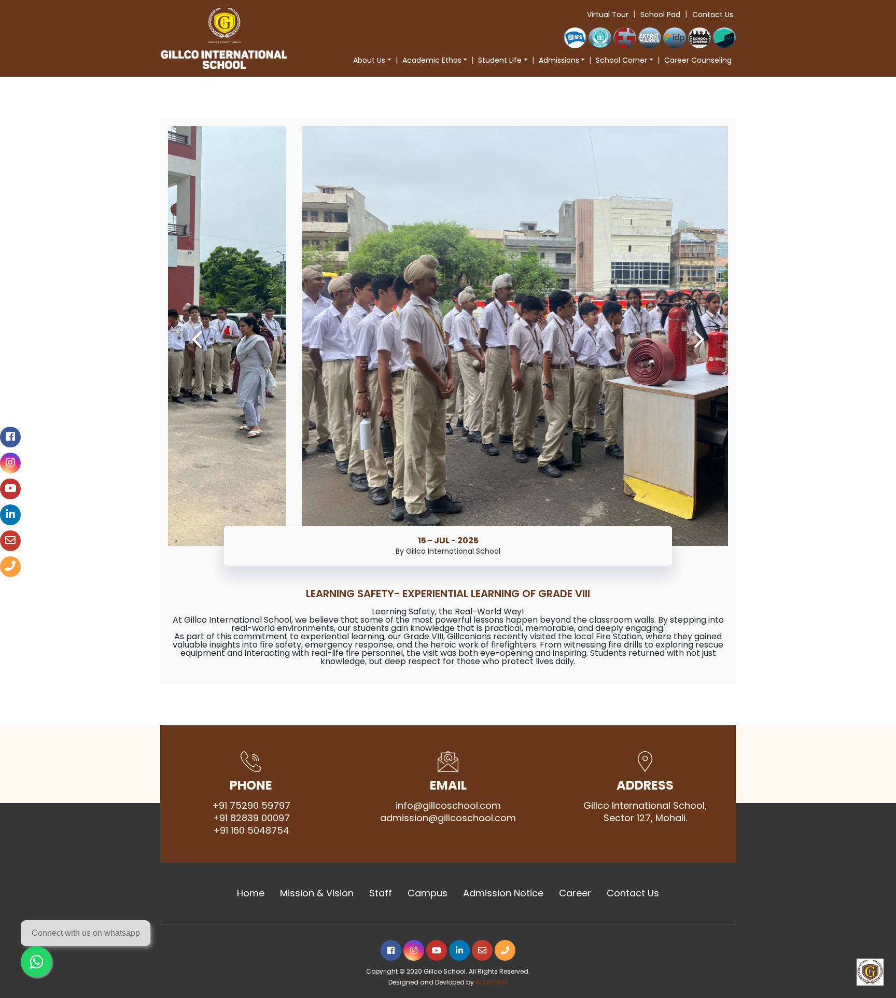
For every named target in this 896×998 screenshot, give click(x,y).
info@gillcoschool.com (448, 805)
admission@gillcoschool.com (448, 818)
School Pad (660, 14)
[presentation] (196, 338)
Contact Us (712, 14)
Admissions (559, 60)
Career (575, 893)
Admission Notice (503, 893)
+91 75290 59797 (251, 805)
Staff (380, 893)
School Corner (621, 60)
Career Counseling (698, 60)
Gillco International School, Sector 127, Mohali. (645, 811)
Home (250, 893)
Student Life (500, 60)
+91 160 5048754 (251, 830)
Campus (427, 893)
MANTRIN (491, 982)
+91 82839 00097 (251, 818)
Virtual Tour (607, 14)
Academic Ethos (431, 60)
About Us (369, 60)
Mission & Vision (317, 893)
